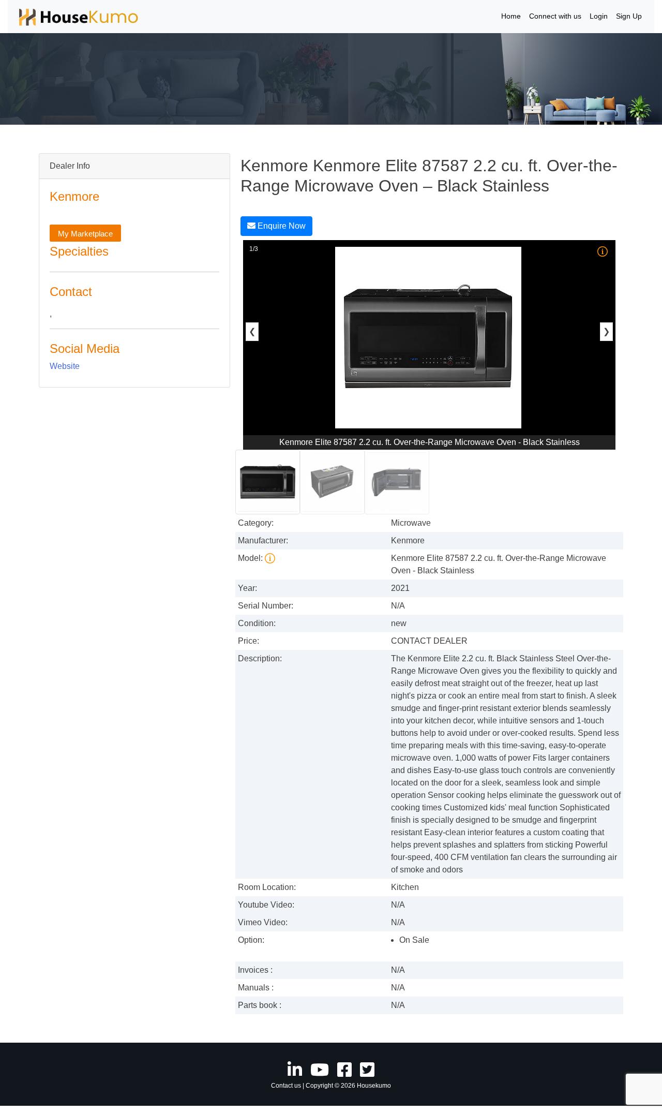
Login (599, 16)
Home (511, 16)
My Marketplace (85, 233)
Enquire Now (280, 225)
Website (65, 366)
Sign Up (629, 16)
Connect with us (555, 16)
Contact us (286, 1085)
